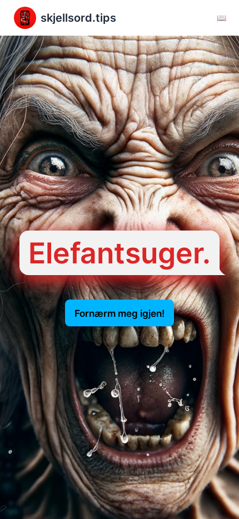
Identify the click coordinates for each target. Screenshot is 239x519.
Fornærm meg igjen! (119, 313)
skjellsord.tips (78, 18)
